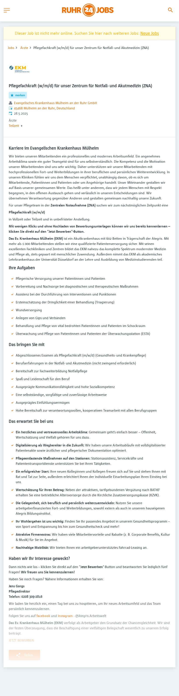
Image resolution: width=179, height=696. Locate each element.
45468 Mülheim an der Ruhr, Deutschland (44, 108)
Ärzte (24, 47)
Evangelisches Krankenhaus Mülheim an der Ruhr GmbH (55, 103)
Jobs (11, 47)
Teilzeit (14, 126)
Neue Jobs (149, 33)
